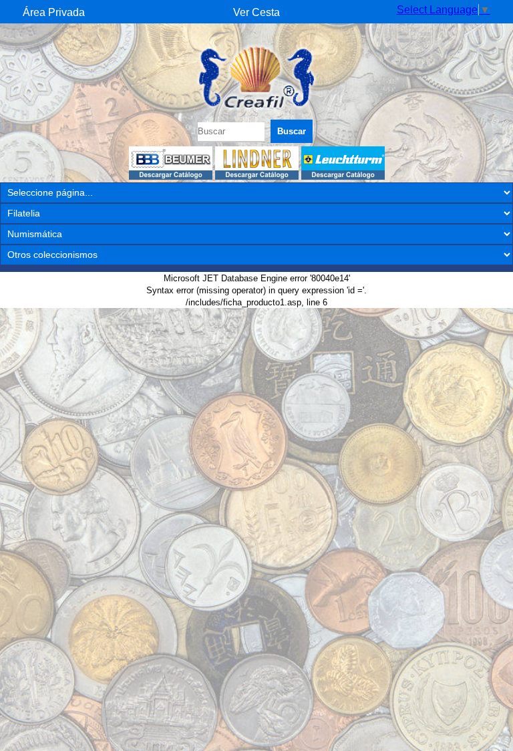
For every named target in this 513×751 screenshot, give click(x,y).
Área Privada (54, 12)
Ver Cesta (256, 12)
